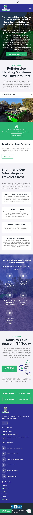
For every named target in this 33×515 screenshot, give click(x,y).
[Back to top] (29, 511)
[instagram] (17, 2)
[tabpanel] (16, 128)
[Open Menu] (30, 8)
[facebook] (15, 2)
